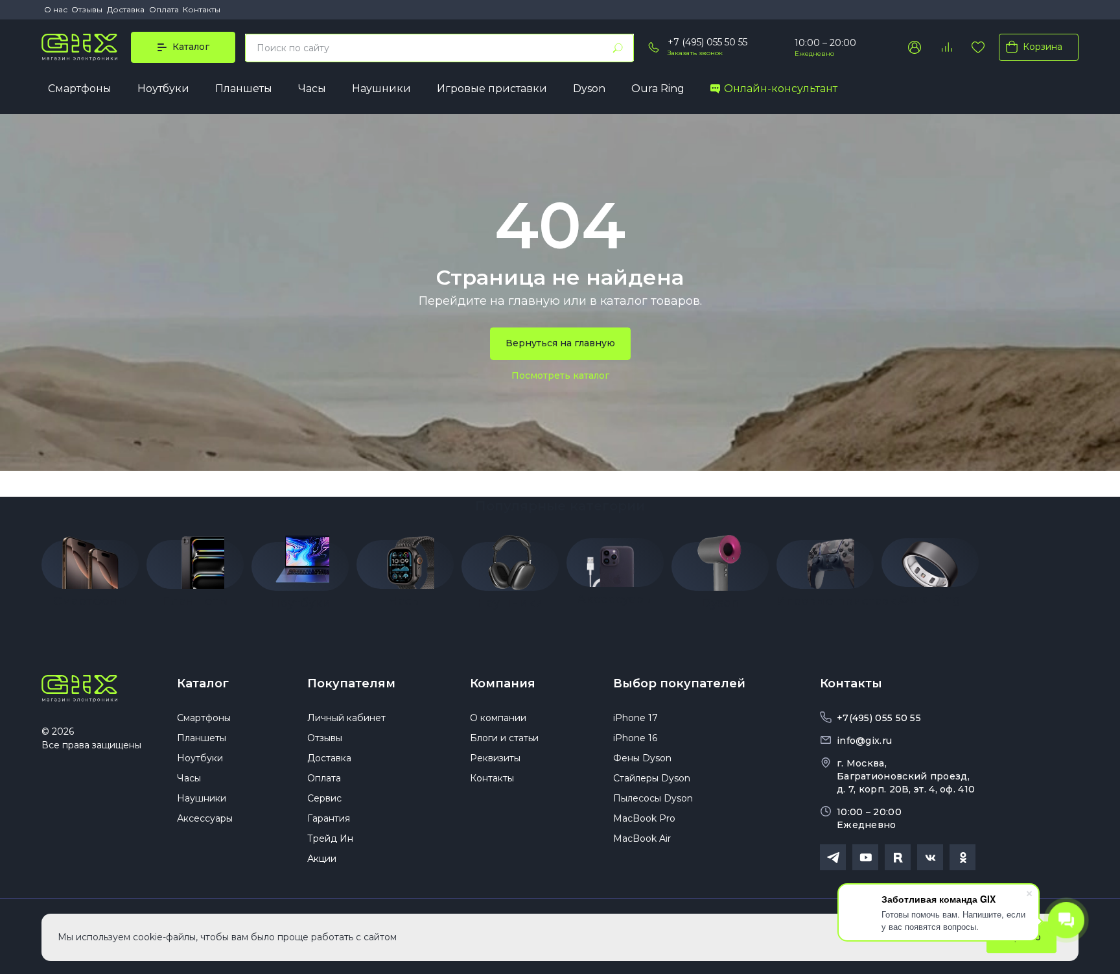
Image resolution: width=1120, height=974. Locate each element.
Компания (502, 683)
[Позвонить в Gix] (654, 47)
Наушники (381, 88)
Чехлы (329, 612)
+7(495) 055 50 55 (879, 718)
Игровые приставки (492, 88)
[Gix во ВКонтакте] (930, 857)
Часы (312, 88)
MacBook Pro (644, 818)
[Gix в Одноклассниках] (962, 857)
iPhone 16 (635, 738)
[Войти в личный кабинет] (915, 47)
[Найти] (617, 48)
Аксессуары (205, 818)
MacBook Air (642, 838)
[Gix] (79, 47)
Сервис (324, 798)
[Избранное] (978, 47)
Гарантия (328, 818)
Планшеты (243, 88)
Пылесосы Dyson (653, 798)
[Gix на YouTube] (865, 857)
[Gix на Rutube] (898, 857)
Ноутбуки (163, 88)
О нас (55, 9)
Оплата (164, 9)
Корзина (1042, 47)
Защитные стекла (356, 631)
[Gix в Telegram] (833, 857)
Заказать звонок (695, 53)
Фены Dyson (642, 758)
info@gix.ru (864, 740)
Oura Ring (657, 88)
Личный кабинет (346, 718)
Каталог (203, 683)
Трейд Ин (330, 838)
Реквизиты (495, 758)
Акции (321, 858)
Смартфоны (79, 88)
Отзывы (86, 9)
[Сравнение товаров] (946, 47)
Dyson (589, 88)
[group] (90, 567)
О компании (498, 718)
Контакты (201, 9)
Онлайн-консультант (780, 88)
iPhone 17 (635, 718)
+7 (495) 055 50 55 (707, 42)
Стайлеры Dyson (651, 778)
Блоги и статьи (504, 738)
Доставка (126, 9)
